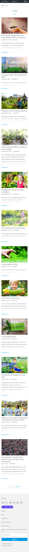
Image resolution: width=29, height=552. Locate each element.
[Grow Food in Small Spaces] (14, 288)
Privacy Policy (5, 526)
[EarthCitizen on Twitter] (3, 502)
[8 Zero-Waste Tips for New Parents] (14, 218)
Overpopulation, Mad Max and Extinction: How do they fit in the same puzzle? (12, 459)
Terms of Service (6, 522)
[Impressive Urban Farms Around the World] (14, 65)
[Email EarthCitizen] (21, 502)
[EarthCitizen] (14, 1)
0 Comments (14, 39)
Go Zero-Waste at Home (9, 264)
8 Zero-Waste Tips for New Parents (13, 228)
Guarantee (4, 518)
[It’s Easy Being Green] (14, 327)
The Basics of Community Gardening (14, 111)
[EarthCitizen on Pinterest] (18, 502)
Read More (4, 52)
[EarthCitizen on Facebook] (7, 502)
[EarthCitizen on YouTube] (10, 502)
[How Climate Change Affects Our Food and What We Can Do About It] (14, 25)
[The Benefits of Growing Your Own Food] (14, 365)
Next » (18, 486)
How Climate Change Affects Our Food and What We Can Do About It (13, 36)
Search (3, 511)
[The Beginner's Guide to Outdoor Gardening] (14, 180)
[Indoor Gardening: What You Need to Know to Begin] (14, 137)
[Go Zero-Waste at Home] (14, 254)
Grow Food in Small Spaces (10, 298)
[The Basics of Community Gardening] (14, 101)
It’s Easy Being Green (8, 336)
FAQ (2, 515)
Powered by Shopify (6, 545)
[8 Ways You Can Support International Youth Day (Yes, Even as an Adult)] (14, 408)
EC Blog (14, 11)
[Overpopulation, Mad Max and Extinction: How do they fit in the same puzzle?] (14, 447)
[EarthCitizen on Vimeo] (14, 502)
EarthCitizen (8, 543)
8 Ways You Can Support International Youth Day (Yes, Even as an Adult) (14, 419)
